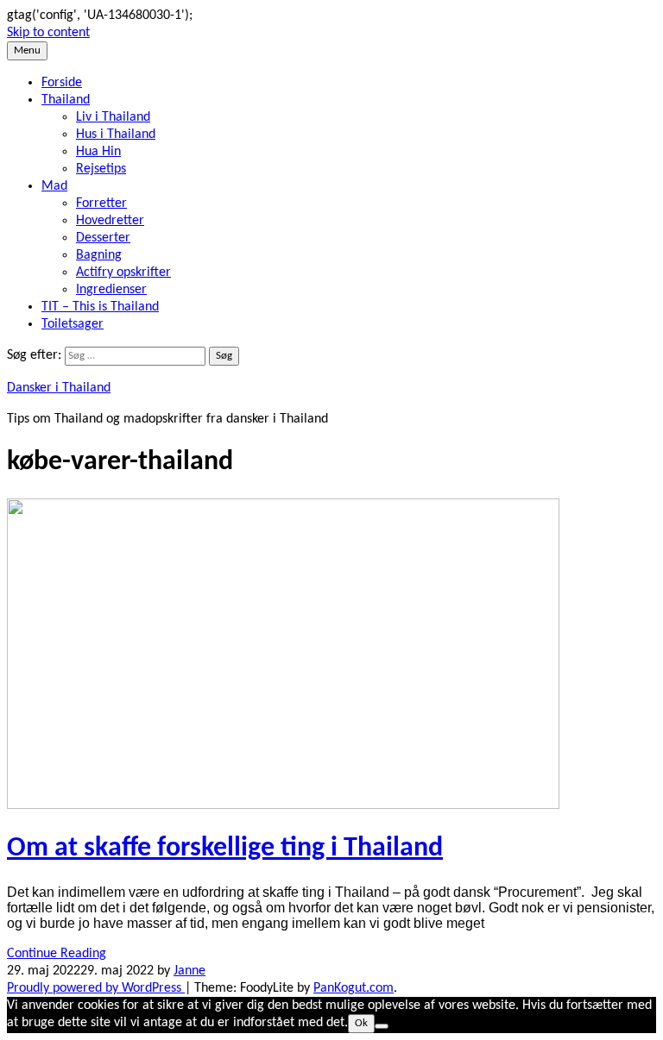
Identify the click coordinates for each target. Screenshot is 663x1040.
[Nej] (381, 1026)
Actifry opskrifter (123, 272)
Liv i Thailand (113, 117)
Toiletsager (72, 324)
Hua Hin (98, 152)
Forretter (101, 203)
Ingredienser (111, 290)
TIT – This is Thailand (100, 307)
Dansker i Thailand (58, 388)
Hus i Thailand (115, 134)
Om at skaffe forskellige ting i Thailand (225, 848)
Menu (27, 50)
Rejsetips (101, 169)
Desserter (103, 238)
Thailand (65, 100)
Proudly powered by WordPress (96, 988)
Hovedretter (110, 221)
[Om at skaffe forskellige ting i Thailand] (283, 805)
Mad (54, 186)
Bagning (99, 255)
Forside (61, 83)
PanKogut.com (353, 988)
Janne (189, 971)
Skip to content (48, 33)
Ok (361, 1023)
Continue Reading (56, 954)
